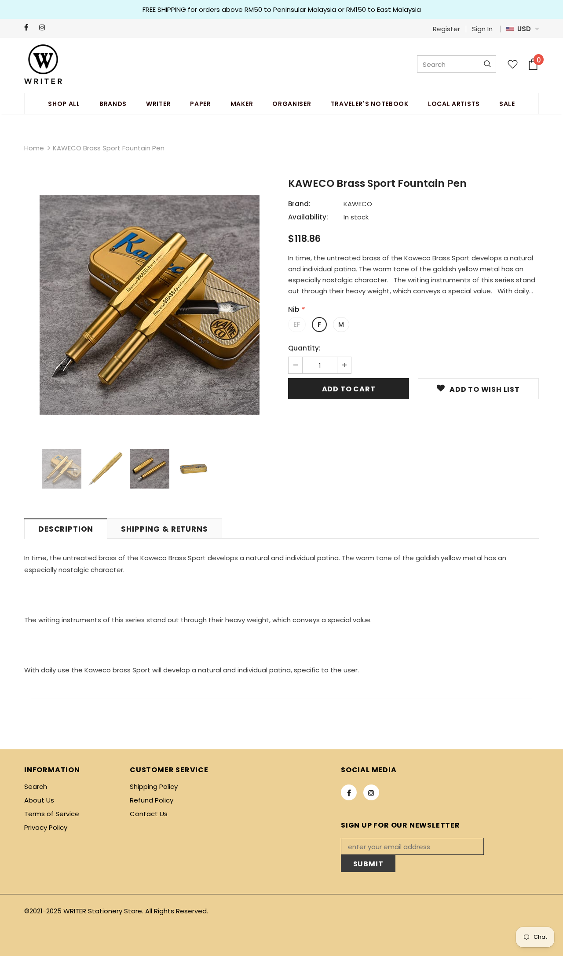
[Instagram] (44, 27)
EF (296, 324)
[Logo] (43, 64)
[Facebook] (29, 27)
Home (34, 148)
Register (446, 28)
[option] (149, 305)
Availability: (308, 217)
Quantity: (304, 348)
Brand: (299, 203)
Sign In (482, 28)
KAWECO (358, 203)
